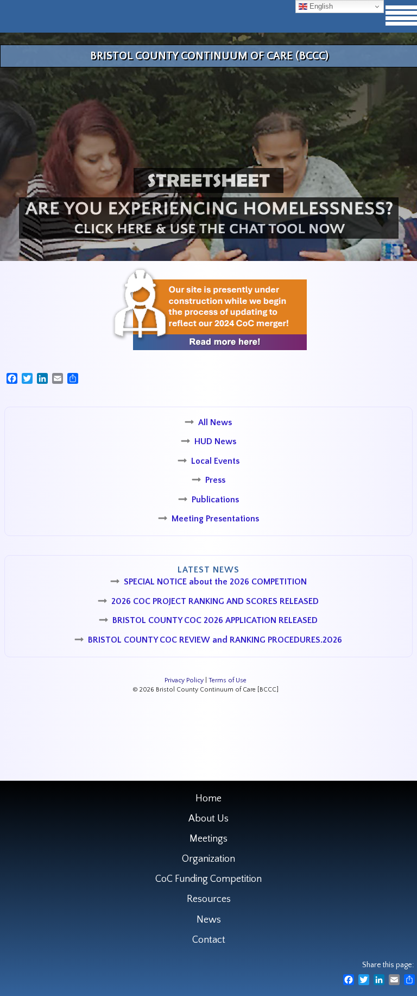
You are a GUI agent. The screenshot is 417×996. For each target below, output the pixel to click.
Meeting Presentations (215, 519)
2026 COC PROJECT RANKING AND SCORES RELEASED (215, 601)
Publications (215, 500)
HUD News (215, 441)
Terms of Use (227, 680)
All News (215, 422)
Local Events (215, 461)
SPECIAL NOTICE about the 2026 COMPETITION (215, 582)
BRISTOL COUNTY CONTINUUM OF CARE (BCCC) (209, 56)
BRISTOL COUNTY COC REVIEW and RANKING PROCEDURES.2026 (215, 640)
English (320, 6)
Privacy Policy (184, 680)
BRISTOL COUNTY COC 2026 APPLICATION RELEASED (215, 620)
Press (215, 480)
